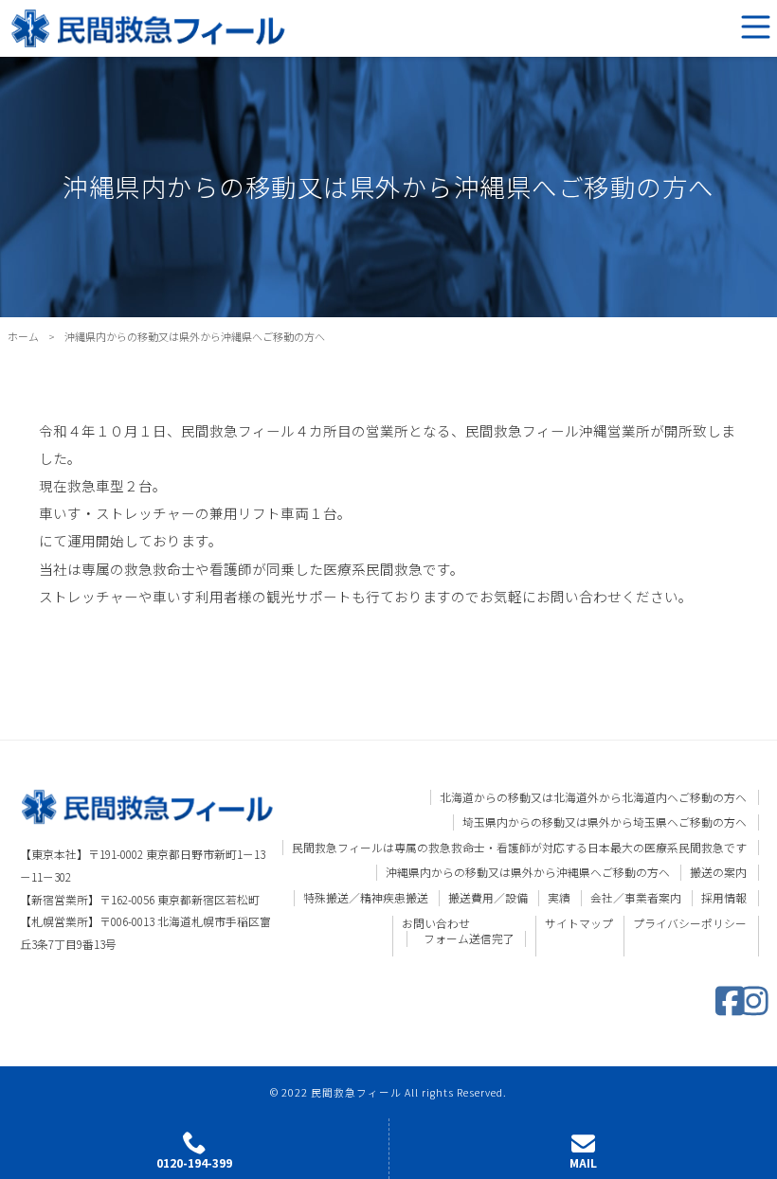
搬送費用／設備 (488, 897)
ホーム (23, 336)
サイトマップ (579, 923)
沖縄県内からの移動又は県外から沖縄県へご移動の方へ (528, 872)
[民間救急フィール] (148, 26)
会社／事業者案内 (635, 897)
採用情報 (724, 897)
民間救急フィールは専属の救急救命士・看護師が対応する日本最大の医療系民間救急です (519, 847)
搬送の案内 (718, 872)
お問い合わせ (436, 923)
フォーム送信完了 (469, 938)
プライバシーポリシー (690, 923)
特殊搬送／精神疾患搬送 (365, 897)
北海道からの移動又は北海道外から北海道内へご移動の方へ (593, 797)
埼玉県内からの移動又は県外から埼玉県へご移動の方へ (604, 822)
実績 (559, 897)
